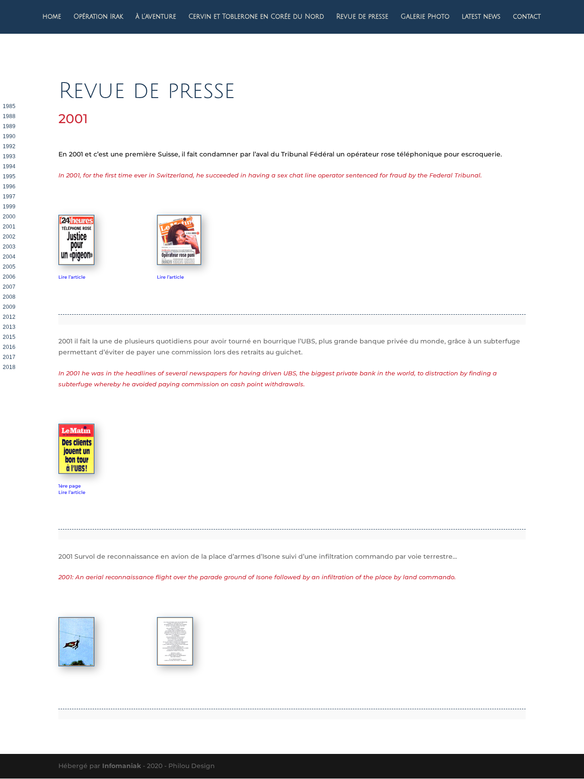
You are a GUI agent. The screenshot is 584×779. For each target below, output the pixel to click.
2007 (9, 287)
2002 (9, 237)
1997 (9, 196)
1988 (9, 116)
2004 (9, 257)
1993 (9, 156)
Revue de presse (362, 17)
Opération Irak (98, 17)
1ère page (69, 486)
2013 (9, 327)
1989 (9, 126)
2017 (9, 357)
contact (527, 17)
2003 (9, 247)
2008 (9, 297)
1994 (9, 166)
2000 (9, 216)
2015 (9, 337)
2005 (9, 267)
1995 (9, 176)
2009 (9, 307)
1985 (9, 106)
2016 (9, 347)
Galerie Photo (425, 17)
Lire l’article (71, 277)
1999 (9, 206)
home (51, 17)
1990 (9, 136)
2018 (9, 367)
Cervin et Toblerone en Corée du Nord (256, 17)
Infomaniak (121, 766)
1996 (9, 186)
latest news (481, 17)
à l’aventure (156, 17)
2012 (9, 317)
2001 (9, 226)
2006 (9, 277)
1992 (9, 146)
